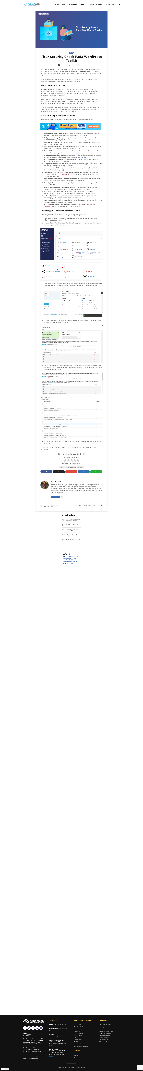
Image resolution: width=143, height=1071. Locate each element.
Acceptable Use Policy (105, 1033)
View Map (51, 1055)
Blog (75, 1057)
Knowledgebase (103, 1029)
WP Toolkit (80, 467)
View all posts (55, 497)
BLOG (114, 4)
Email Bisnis (77, 1039)
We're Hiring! (103, 1042)
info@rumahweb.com (58, 1029)
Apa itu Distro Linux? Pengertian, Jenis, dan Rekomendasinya (71, 519)
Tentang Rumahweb (105, 1024)
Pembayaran (102, 1027)
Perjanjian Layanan (104, 1035)
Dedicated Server (78, 1033)
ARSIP (108, 4)
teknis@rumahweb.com (60, 1036)
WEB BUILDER (72, 4)
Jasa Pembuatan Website (81, 1046)
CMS (63, 4)
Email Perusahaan (79, 1042)
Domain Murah (78, 1035)
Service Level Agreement (106, 1031)
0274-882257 (57, 1024)
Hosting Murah (78, 1024)
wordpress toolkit (71, 467)
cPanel (71, 52)
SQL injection (82, 157)
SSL (75, 1037)
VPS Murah (77, 1031)
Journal (76, 1055)
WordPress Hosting (79, 1027)
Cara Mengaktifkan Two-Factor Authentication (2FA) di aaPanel (70, 530)
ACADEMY (99, 4)
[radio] (65, 460)
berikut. (60, 221)
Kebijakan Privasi (104, 1037)
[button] (5, 1069)
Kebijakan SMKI (103, 1039)
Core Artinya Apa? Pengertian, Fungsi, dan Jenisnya (70, 535)
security (62, 467)
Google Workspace (79, 1044)
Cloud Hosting (78, 1029)
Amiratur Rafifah (64, 65)
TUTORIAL (90, 4)
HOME (57, 4)
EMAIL (82, 4)
